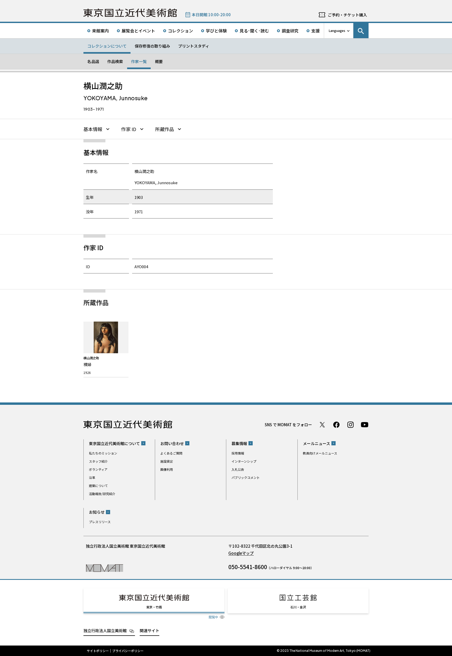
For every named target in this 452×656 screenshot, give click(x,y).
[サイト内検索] (361, 30)
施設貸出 (166, 461)
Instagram (350, 425)
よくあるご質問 (171, 453)
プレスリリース (100, 521)
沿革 (92, 477)
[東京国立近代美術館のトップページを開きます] (104, 567)
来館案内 (100, 30)
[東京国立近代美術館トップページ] (130, 13)
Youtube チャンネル (365, 425)
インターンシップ (243, 461)
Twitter (322, 425)
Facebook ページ (336, 425)
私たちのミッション (103, 453)
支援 (315, 30)
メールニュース (316, 443)
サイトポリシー (98, 651)
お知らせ (97, 512)
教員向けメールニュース (320, 453)
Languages (337, 30)
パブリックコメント (245, 477)
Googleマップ (241, 553)
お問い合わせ (172, 443)
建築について (98, 485)
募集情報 (239, 443)
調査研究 (290, 30)
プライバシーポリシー (128, 651)
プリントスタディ (193, 46)
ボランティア (98, 469)
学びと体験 (216, 30)
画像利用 (166, 469)
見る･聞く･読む (254, 30)
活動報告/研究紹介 (102, 493)
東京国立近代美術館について (114, 443)
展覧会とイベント (138, 30)
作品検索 (115, 61)
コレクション (180, 30)
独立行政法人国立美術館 (105, 630)
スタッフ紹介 (98, 461)
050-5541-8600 (247, 567)
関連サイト (149, 630)
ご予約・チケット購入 (347, 15)
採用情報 (237, 453)
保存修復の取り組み (152, 46)
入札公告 (237, 469)
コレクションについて (107, 46)
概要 (159, 61)
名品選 (93, 61)
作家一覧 (139, 61)
